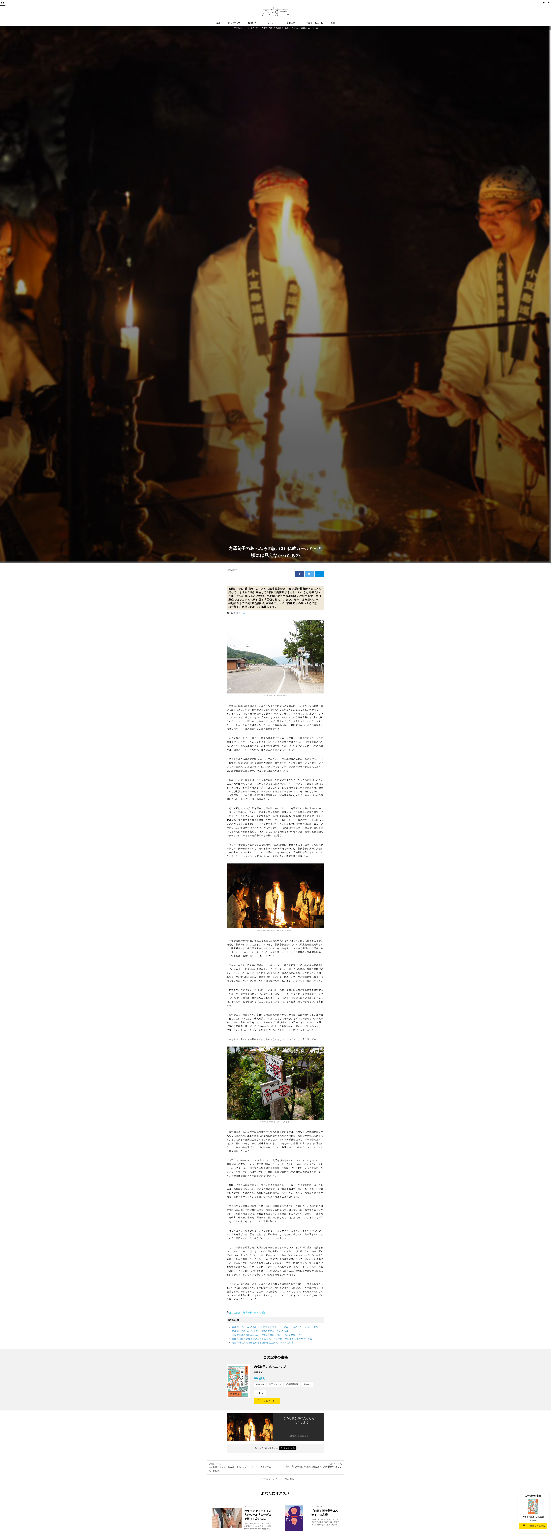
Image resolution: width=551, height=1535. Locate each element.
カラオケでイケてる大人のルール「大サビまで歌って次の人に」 (257, 1514)
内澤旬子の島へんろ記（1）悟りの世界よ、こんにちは (260, 1331)
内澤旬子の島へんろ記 (253, 1312)
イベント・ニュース (314, 23)
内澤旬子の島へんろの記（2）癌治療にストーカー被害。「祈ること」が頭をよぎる (275, 1327)
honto (307, 1384)
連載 (333, 23)
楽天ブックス (275, 1384)
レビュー (271, 23)
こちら (241, 613)
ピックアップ (234, 23)
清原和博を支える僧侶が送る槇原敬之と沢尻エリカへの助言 (263, 1342)
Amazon (260, 1384)
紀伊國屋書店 (292, 1384)
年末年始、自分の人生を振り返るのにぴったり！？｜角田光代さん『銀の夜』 (240, 1467)
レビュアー (292, 23)
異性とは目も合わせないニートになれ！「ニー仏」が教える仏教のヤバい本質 (272, 1338)
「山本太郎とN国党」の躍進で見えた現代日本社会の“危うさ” (312, 1466)
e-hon (260, 1393)
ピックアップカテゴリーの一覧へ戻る (275, 1479)
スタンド (252, 23)
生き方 (237, 1312)
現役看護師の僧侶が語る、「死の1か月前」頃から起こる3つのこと (266, 1335)
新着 (218, 23)
